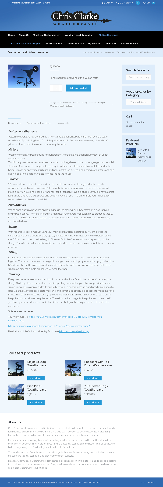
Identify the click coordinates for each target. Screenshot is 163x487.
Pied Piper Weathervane (36, 387)
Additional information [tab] (38, 123)
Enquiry (109, 2)
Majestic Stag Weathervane (36, 363)
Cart (150, 2)
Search (147, 77)
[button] (36, 69)
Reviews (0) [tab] (63, 123)
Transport (101, 102)
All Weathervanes (68, 102)
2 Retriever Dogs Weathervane (96, 387)
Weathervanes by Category (62, 106)
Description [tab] (14, 123)
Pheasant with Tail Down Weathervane (98, 363)
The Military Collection (86, 102)
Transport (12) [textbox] (137, 102)
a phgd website (148, 482)
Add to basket (78, 88)
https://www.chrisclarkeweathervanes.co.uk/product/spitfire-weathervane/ (49, 326)
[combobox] (138, 102)
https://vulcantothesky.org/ (74, 331)
